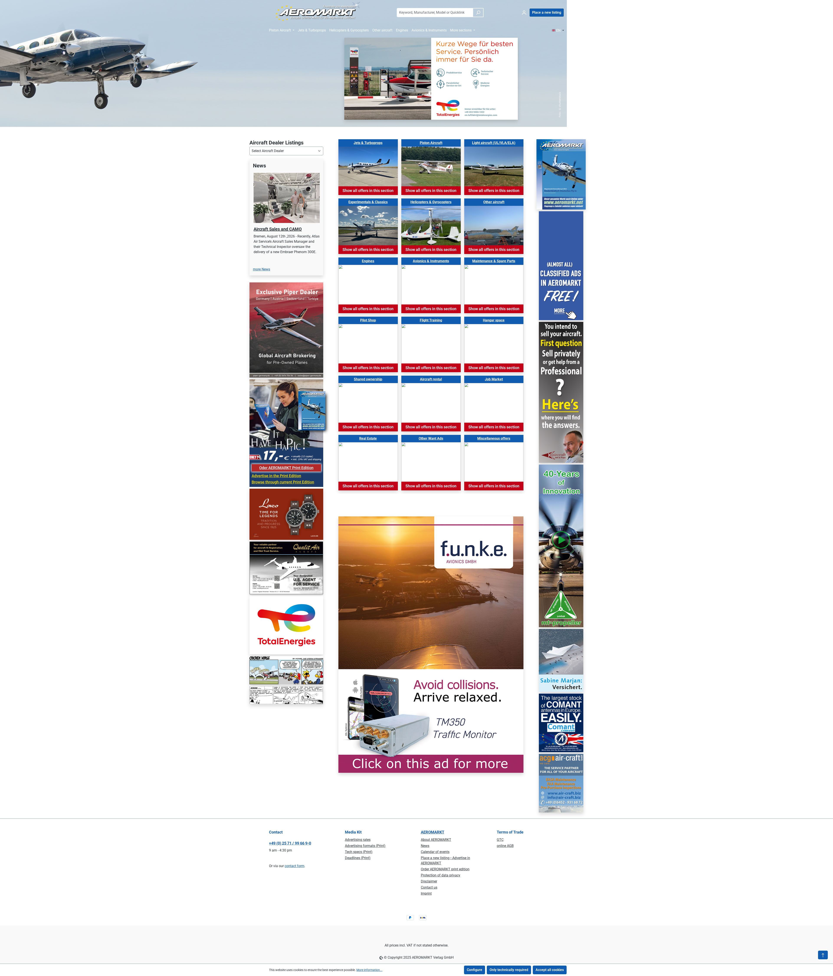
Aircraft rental (431, 379)
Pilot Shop (368, 320)
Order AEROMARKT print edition (445, 869)
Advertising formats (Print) (365, 846)
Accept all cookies (550, 970)
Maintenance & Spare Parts (493, 261)
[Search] (478, 12)
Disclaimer (429, 881)
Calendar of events (435, 852)
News (425, 846)
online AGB (505, 846)
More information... (369, 970)
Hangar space (494, 320)
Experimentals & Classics (368, 202)
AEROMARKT (432, 832)
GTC (500, 840)
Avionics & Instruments (431, 261)
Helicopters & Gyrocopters (430, 202)
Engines (368, 261)
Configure (474, 970)
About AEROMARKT (436, 840)
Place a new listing (546, 12)
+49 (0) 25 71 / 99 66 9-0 (290, 843)
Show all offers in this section (368, 190)
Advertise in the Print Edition (276, 513)
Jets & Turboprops (368, 143)
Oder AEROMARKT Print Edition (286, 505)
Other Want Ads (431, 438)
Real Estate (368, 438)
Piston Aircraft (431, 143)
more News (261, 306)
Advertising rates (358, 840)
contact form (294, 866)
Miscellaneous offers (493, 438)
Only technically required (509, 970)
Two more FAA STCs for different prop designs (284, 231)
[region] (286, 238)
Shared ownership (368, 379)
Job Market (494, 379)
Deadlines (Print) (358, 858)
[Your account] (524, 12)
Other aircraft (493, 202)
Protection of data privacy (440, 875)
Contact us (429, 887)
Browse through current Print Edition (283, 519)
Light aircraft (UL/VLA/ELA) (493, 143)
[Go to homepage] (315, 12)
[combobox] (435, 12)
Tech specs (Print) (358, 852)
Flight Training (431, 320)
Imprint (426, 893)
